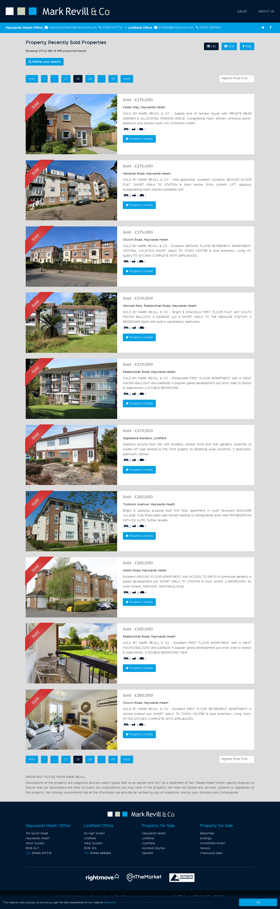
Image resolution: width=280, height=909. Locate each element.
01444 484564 (210, 27)
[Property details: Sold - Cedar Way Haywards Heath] (71, 124)
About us (266, 11)
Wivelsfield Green (212, 843)
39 (90, 79)
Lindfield (148, 838)
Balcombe (207, 833)
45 (113, 79)
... (54, 79)
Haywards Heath (154, 833)
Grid (230, 46)
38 (78, 79)
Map (247, 46)
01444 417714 (112, 27)
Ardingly (206, 838)
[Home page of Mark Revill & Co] (55, 15)
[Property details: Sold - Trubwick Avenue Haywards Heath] (71, 521)
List (213, 46)
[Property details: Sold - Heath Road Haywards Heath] (71, 587)
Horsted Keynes (153, 848)
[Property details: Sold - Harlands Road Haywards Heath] (71, 190)
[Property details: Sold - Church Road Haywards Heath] (71, 256)
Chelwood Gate (211, 853)
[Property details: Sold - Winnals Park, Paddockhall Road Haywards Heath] (71, 323)
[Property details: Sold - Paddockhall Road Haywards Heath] (71, 389)
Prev (32, 79)
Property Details (141, 139)
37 (66, 79)
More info (110, 902)
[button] (236, 78)
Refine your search (46, 62)
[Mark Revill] (263, 27)
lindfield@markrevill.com (176, 27)
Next (126, 79)
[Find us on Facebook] (270, 27)
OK (258, 902)
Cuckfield (148, 843)
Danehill (147, 853)
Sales (242, 11)
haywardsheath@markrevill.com (73, 27)
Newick (205, 848)
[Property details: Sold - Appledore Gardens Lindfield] (71, 455)
